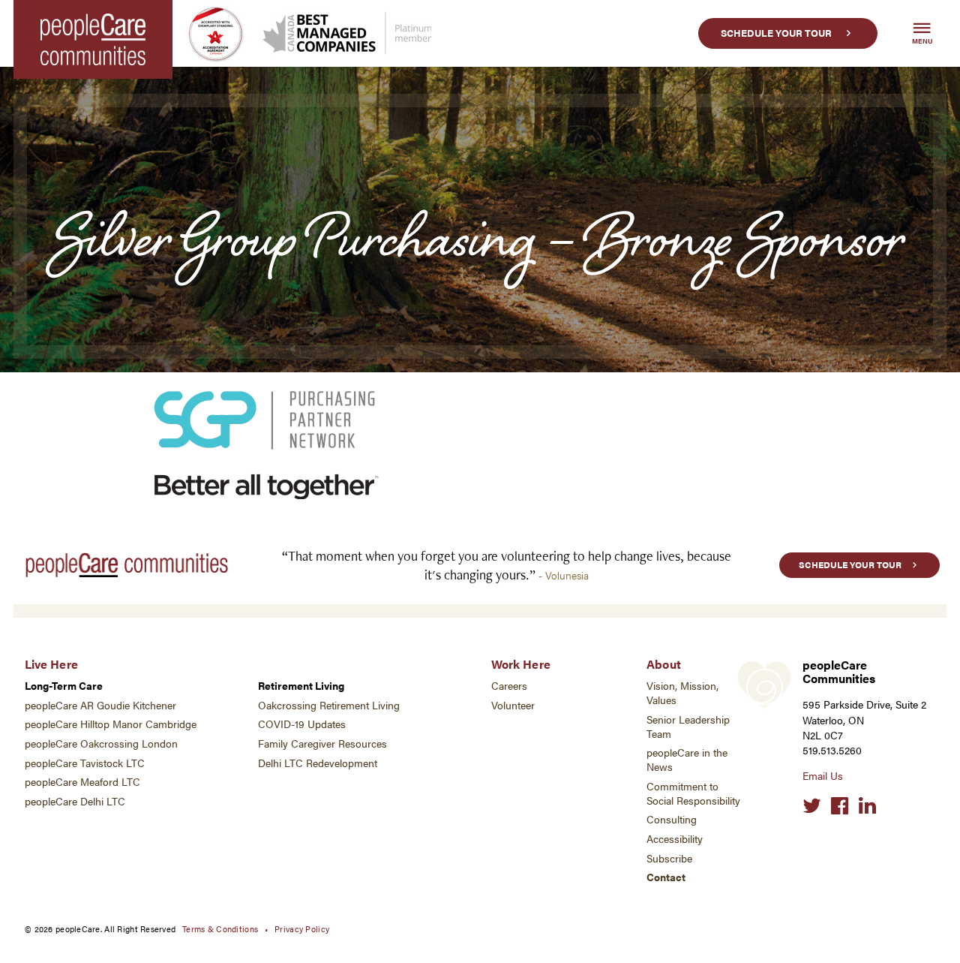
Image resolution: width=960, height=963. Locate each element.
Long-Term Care (64, 686)
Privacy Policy (301, 928)
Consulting (671, 819)
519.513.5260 (832, 750)
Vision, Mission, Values (682, 693)
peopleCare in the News (687, 759)
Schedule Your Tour (776, 33)
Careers (509, 686)
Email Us (822, 776)
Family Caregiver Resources (322, 743)
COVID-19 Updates (302, 724)
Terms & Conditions (220, 928)
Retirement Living (301, 686)
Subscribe (669, 858)
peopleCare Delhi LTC (75, 801)
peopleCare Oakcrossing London (101, 743)
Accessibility (674, 839)
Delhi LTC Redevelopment (317, 763)
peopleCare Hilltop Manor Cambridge (110, 724)
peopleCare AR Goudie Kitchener (100, 705)
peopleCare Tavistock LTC (85, 763)
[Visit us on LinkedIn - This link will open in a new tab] (867, 806)
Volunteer (513, 705)
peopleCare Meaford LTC (82, 782)
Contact (666, 877)
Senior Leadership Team (688, 726)
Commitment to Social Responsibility (693, 793)
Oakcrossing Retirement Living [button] (329, 705)
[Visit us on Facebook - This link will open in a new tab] (839, 806)
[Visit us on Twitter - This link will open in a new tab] (811, 806)
